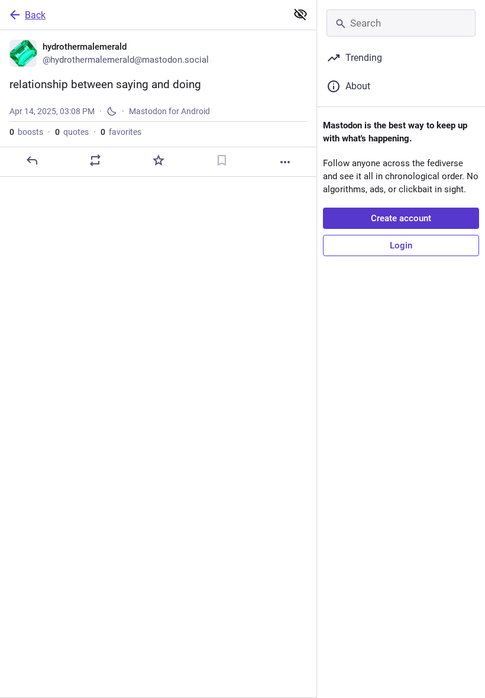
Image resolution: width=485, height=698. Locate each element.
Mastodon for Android (169, 111)
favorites (121, 132)
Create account (401, 218)
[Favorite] (158, 160)
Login (401, 245)
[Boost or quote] (95, 160)
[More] (285, 162)
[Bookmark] (222, 160)
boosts (26, 132)
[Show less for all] (300, 14)
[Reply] (32, 160)
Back (35, 15)
